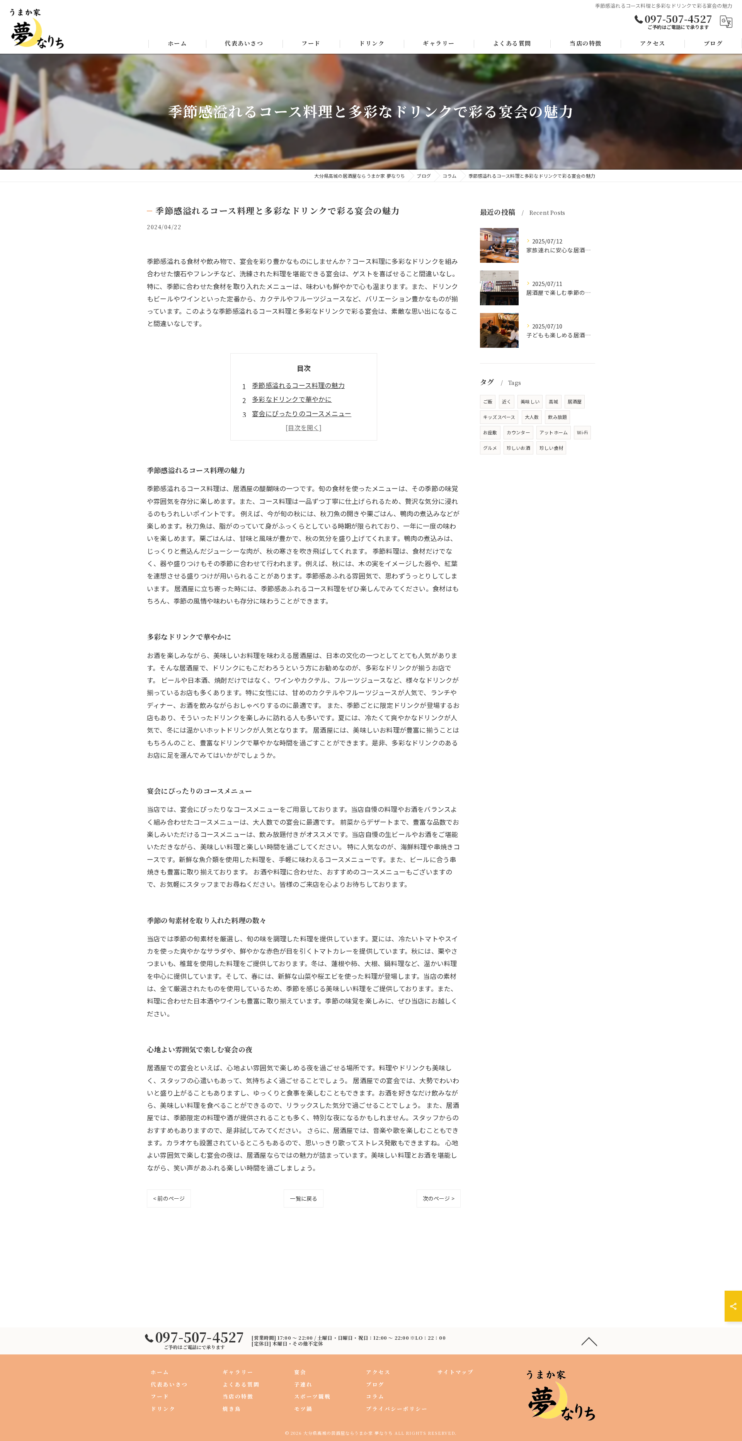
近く (506, 401)
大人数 (532, 416)
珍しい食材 (551, 447)
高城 (553, 401)
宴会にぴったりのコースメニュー (301, 413)
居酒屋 (575, 401)
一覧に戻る (303, 1198)
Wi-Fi (582, 432)
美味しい (530, 401)
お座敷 (490, 432)
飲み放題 (557, 416)
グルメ (490, 447)
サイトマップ (455, 1372)
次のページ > (438, 1198)
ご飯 (487, 401)
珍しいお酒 (518, 447)
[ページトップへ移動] (589, 1341)
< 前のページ (169, 1198)
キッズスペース (499, 416)
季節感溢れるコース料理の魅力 (298, 385)
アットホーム (553, 432)
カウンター (518, 432)
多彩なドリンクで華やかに (292, 399)
